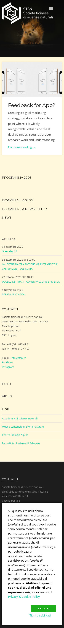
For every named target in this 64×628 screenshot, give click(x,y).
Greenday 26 (9, 251)
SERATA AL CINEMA (13, 294)
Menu (51, 8)
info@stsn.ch (18, 358)
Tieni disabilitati (40, 615)
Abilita (43, 608)
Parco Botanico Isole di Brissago (21, 443)
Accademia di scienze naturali (20, 418)
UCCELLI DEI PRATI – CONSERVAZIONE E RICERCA (31, 281)
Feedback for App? (31, 105)
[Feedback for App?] (32, 79)
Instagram (8, 367)
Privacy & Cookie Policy (24, 597)
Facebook (7, 362)
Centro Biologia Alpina (15, 435)
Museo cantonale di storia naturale (23, 426)
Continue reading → (22, 147)
